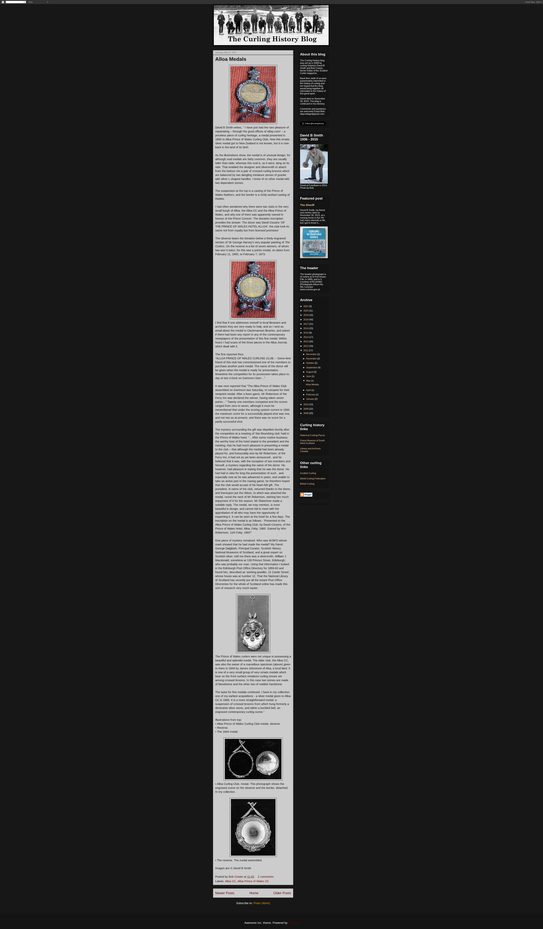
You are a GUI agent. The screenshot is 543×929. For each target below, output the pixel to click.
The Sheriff (307, 205)
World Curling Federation (312, 478)
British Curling (307, 484)
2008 (306, 413)
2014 (306, 337)
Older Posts (282, 893)
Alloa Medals (230, 59)
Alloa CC (230, 881)
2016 (306, 328)
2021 (306, 306)
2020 (306, 310)
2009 (306, 409)
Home (253, 893)
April (308, 390)
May (308, 380)
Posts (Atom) (262, 903)
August (310, 372)
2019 (306, 315)
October (310, 363)
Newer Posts (224, 893)
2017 (306, 324)
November (311, 358)
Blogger (293, 922)
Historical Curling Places (312, 435)
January (310, 399)
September (312, 367)
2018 (306, 319)
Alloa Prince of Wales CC (253, 881)
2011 (306, 350)
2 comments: (266, 876)
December (311, 354)
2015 (306, 333)
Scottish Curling (308, 473)
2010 (306, 404)
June (309, 376)
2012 (306, 346)
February (311, 394)
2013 (306, 341)
